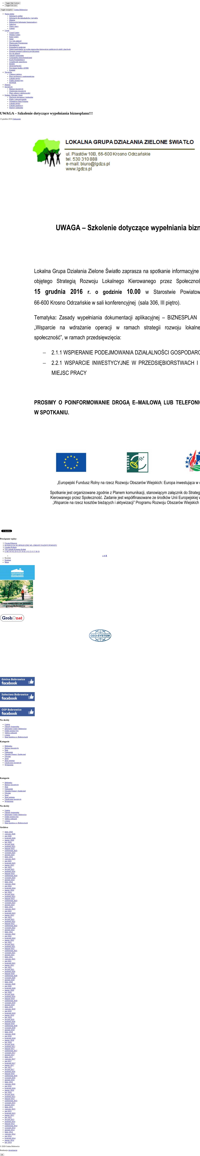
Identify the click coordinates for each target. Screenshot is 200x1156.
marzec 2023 (9, 915)
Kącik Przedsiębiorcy (17, 60)
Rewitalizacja (14, 45)
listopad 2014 (9, 1124)
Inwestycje (8, 87)
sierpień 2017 (9, 1055)
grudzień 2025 (10, 846)
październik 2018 (11, 1026)
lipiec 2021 (9, 957)
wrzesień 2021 (10, 953)
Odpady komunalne (16, 56)
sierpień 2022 (9, 930)
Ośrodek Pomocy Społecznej (15, 754)
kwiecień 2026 (10, 838)
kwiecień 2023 (10, 913)
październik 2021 (11, 951)
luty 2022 (8, 942)
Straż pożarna (10, 761)
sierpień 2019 (9, 1005)
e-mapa (7, 735)
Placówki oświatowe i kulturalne (21, 97)
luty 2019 (8, 1017)
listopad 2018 (9, 1024)
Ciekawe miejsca (15, 74)
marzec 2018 (9, 1040)
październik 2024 (11, 876)
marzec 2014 (9, 1140)
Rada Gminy (14, 37)
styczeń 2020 (9, 994)
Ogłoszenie (16, 119)
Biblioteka (8, 746)
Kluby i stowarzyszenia (17, 99)
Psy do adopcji (14, 53)
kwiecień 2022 (10, 938)
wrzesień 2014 (10, 1128)
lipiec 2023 (9, 907)
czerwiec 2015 (10, 1109)
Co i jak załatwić (15, 41)
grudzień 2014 (10, 1122)
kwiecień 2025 (10, 863)
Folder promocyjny (16, 81)
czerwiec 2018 (10, 1034)
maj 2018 (8, 1036)
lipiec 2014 (9, 1132)
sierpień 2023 (9, 905)
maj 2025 (8, 861)
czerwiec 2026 (10, 834)
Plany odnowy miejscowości (19, 93)
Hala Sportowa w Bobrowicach (16, 737)
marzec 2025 (9, 865)
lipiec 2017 (9, 1057)
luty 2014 (8, 1142)
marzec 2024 (9, 890)
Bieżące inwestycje (16, 89)
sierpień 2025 (9, 855)
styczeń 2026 (9, 844)
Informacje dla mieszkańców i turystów (23, 18)
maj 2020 (8, 986)
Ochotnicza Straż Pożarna (18, 101)
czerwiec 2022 (10, 934)
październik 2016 (11, 1076)
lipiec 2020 (9, 982)
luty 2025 (8, 867)
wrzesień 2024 (10, 878)
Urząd (7, 30)
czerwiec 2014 (10, 1134)
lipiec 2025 (9, 857)
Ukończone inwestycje (17, 91)
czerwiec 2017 (10, 1059)
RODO (12, 64)
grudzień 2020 (10, 971)
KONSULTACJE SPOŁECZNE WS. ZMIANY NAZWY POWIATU (31, 545)
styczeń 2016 (9, 1094)
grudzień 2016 (10, 1072)
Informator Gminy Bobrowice (16, 729)
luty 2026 (8, 842)
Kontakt (12, 70)
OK (2, 1155)
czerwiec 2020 (10, 984)
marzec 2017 (9, 1065)
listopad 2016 (9, 1074)
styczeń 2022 (9, 944)
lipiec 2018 (9, 1032)
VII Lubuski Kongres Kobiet (15, 549)
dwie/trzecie (12, 1150)
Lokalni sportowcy (16, 106)
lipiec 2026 (9, 832)
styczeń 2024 (9, 894)
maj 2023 (8, 911)
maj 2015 (8, 1111)
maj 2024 (8, 886)
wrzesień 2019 (10, 1003)
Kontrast (8, 560)
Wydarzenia (9, 765)
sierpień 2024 (9, 880)
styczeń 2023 (9, 919)
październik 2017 (11, 1051)
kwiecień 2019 (10, 1013)
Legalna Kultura (11, 547)
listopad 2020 (9, 974)
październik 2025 (11, 851)
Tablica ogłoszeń (11, 733)
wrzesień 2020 (10, 978)
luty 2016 (8, 1092)
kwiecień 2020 (10, 988)
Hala (6, 750)
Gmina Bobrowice (21, 10)
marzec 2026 (9, 840)
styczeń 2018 (9, 1044)
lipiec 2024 (9, 882)
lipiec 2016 (9, 1082)
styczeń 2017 (9, 1069)
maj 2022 (8, 936)
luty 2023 (8, 917)
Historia (12, 20)
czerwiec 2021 (10, 959)
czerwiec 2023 (10, 909)
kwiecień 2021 (10, 963)
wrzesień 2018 (10, 1028)
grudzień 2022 (10, 921)
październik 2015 (11, 1101)
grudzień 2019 (10, 996)
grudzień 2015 (10, 1097)
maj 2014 (8, 1136)
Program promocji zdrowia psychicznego (24, 51)
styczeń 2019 (9, 1019)
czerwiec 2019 (10, 1009)
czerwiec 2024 (10, 884)
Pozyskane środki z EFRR (19, 68)
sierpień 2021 (9, 955)
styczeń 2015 (9, 1119)
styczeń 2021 (9, 969)
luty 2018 (8, 1042)
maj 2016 (8, 1086)
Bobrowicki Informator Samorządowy (23, 22)
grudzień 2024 (10, 871)
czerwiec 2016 (10, 1084)
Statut (11, 39)
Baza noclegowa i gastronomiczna (21, 76)
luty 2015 (8, 1117)
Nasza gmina (9, 14)
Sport (7, 759)
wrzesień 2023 (10, 903)
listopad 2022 (9, 924)
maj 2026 (8, 836)
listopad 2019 (9, 999)
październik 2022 (11, 926)
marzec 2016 (9, 1090)
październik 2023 (11, 901)
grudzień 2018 (10, 1021)
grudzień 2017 (10, 1046)
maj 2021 (8, 961)
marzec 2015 (9, 1115)
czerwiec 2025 (10, 859)
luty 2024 (8, 892)
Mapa (7, 562)
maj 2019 (8, 1011)
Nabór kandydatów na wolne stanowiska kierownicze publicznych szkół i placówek (40, 49)
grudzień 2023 (10, 896)
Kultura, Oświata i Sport (13, 95)
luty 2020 (8, 992)
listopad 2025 (9, 848)
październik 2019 (11, 1001)
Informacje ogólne (16, 16)
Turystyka (8, 72)
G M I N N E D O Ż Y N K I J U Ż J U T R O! (22, 551)
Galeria (12, 28)
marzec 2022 (9, 940)
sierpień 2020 (9, 980)
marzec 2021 (9, 965)
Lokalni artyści (14, 78)
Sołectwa (12, 24)
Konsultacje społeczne (17, 47)
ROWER (12, 83)
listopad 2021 (9, 949)
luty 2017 (8, 1067)
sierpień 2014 (9, 1130)
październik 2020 (11, 976)
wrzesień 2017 (10, 1053)
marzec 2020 (9, 990)
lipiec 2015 (9, 1107)
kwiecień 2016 (10, 1088)
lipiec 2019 (9, 1007)
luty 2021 (8, 967)
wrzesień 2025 (10, 853)
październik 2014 (11, 1126)
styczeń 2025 (9, 869)
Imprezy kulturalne (16, 108)
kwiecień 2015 (10, 1113)
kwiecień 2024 (10, 888)
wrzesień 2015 (10, 1103)
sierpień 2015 (9, 1105)
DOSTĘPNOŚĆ (15, 66)
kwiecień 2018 (10, 1038)
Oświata (8, 756)
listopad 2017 (9, 1049)
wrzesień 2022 (10, 928)
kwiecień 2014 (10, 1138)
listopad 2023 (9, 899)
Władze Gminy (14, 35)
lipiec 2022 (9, 932)
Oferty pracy (14, 26)
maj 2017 (8, 1061)
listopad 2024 (9, 873)
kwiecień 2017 (10, 1063)
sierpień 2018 (9, 1030)
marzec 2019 (9, 1015)
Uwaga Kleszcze (11, 543)
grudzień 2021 (10, 946)
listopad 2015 (9, 1099)
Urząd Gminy (14, 33)
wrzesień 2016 (10, 1078)
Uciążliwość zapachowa (18, 62)
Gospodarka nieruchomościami (20, 58)
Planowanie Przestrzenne (18, 43)
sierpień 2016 (9, 1080)
